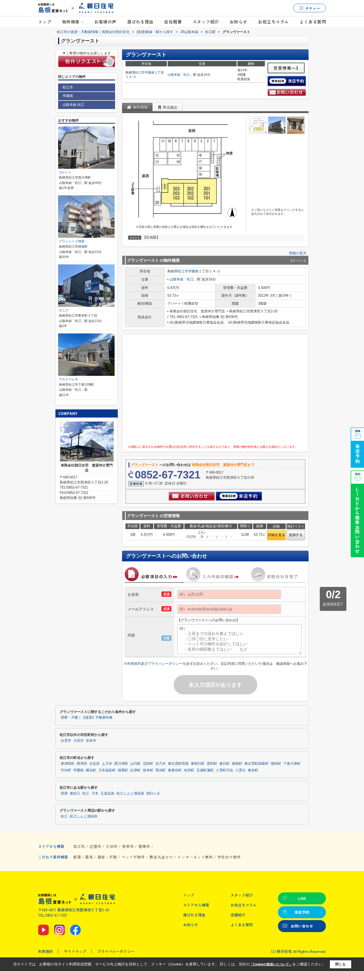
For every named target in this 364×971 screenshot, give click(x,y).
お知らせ (238, 22)
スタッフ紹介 (206, 22)
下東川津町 (292, 763)
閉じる (340, 964)
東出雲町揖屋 (178, 763)
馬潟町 (160, 770)
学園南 (149, 72)
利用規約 (134, 664)
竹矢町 (66, 770)
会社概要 (173, 22)
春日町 (224, 763)
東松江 (75, 793)
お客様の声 (105, 22)
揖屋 (64, 793)
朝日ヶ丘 (153, 793)
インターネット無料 (195, 857)
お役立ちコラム (273, 22)
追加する (296, 535)
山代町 (135, 763)
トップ (44, 22)
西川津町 (121, 763)
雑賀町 (237, 763)
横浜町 (91, 770)
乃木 (94, 793)
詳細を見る (276, 535)
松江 (187, 74)
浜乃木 (160, 763)
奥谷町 (253, 770)
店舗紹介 (237, 914)
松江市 (140, 72)
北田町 (148, 763)
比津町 (135, 770)
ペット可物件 (133, 857)
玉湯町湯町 (205, 770)
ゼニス (63, 310)
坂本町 (148, 770)
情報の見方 (297, 253)
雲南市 (144, 846)
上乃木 (107, 763)
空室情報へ (285, 68)
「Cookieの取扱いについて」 (271, 964)
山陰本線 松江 (73, 105)
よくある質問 (313, 22)
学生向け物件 (229, 857)
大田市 (78, 741)
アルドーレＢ (68, 379)
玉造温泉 (107, 793)
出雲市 (66, 741)
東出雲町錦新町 (256, 763)
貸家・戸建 (107, 857)
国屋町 (123, 770)
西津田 (82, 763)
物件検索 (71, 22)
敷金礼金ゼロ (161, 857)
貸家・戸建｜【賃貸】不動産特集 (87, 717)
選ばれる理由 (140, 22)
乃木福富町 (107, 770)
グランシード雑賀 (71, 241)
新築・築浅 (83, 857)
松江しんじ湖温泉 (130, 793)
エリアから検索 (196, 905)
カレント (65, 172)
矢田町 (189, 770)
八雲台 (240, 770)
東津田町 (68, 763)
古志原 (94, 763)
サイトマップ (75, 951)
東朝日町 (198, 763)
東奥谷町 (175, 770)
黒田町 (212, 763)
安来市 (91, 741)
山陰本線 (174, 74)
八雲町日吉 (224, 770)
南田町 (276, 763)
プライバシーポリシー (165, 664)
